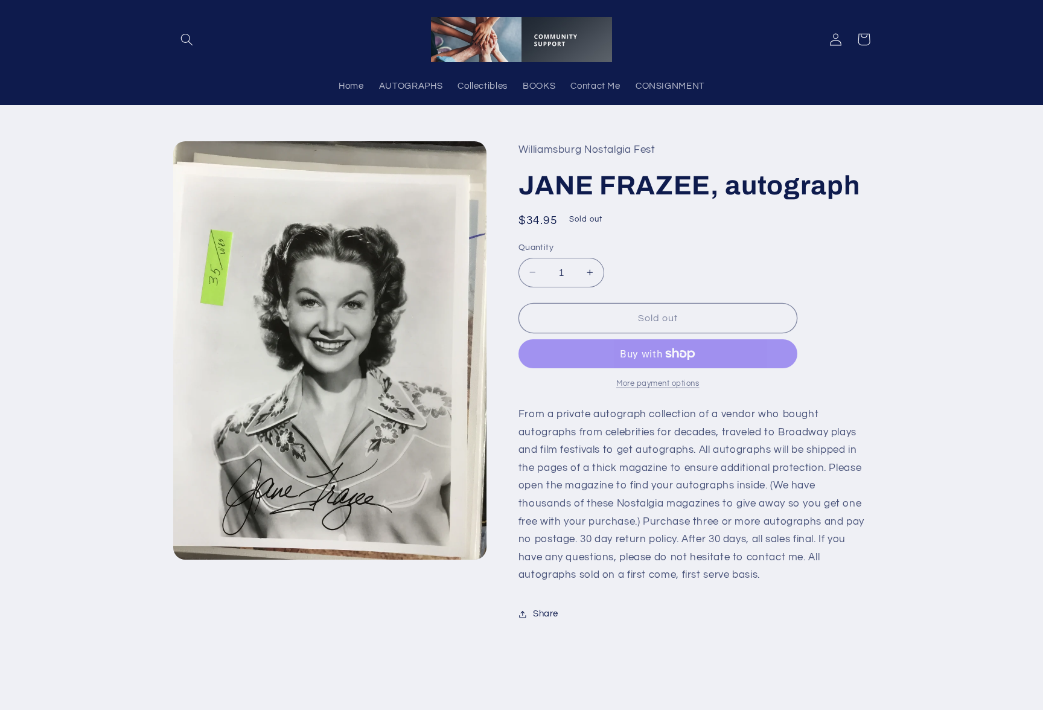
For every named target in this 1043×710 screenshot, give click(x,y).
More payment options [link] (658, 384)
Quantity (535, 247)
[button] (187, 39)
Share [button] (545, 613)
